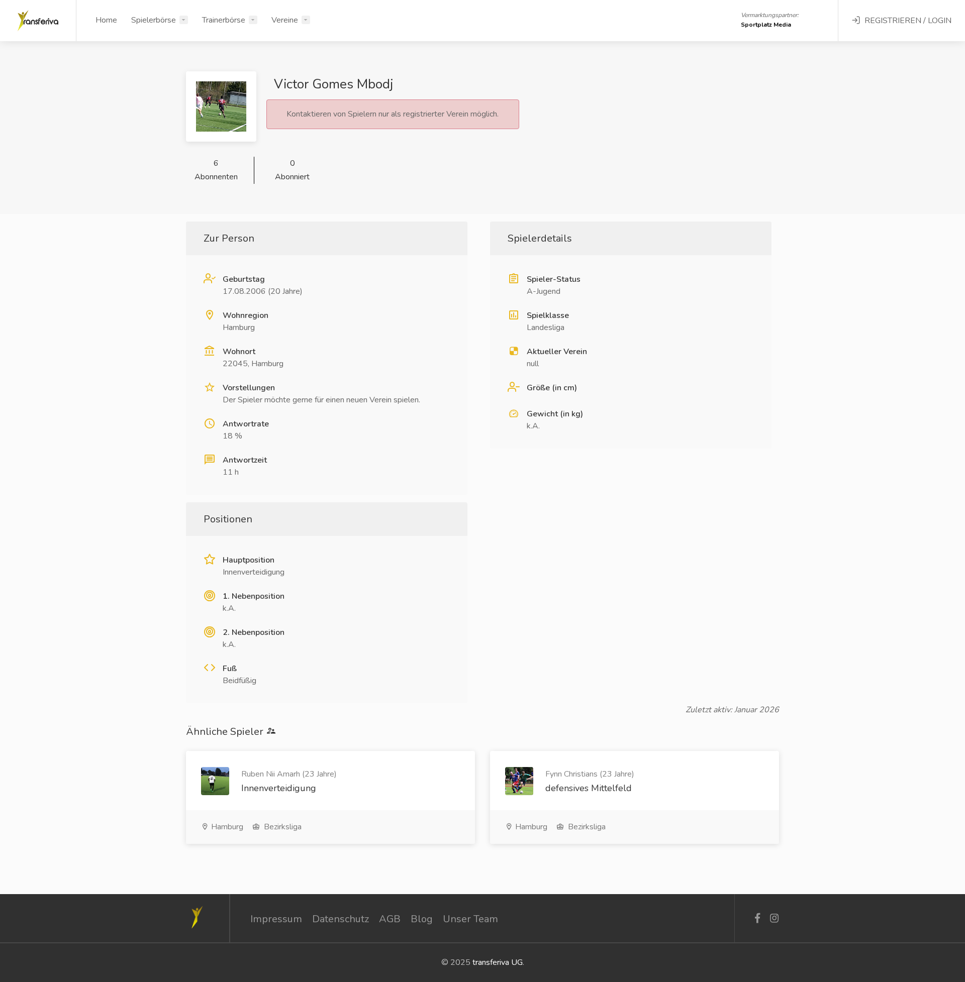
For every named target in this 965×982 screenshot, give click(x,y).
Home (106, 20)
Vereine (284, 20)
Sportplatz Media (766, 25)
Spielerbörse (153, 20)
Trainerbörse (223, 20)
